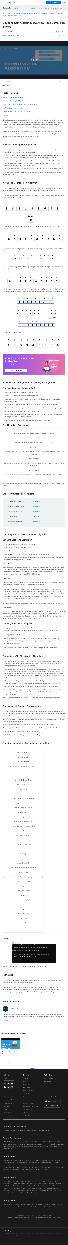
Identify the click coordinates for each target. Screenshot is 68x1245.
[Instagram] (11, 1087)
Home (3, 13)
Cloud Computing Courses (29, 1181)
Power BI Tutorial (36, 1207)
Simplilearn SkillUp (8, 1100)
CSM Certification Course (32, 1160)
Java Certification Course (16, 1169)
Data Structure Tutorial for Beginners (37, 13)
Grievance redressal (28, 1090)
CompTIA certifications (45, 1190)
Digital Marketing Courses (34, 1193)
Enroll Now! (36, 501)
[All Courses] (3, 2)
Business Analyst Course (20, 1146)
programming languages (16, 992)
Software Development (20, 13)
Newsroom (26, 1084)
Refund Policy (47, 1215)
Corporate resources (28, 1109)
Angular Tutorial (41, 1204)
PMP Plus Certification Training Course (14, 1141)
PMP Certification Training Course (13, 1160)
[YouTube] (11, 1083)
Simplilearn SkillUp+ (28, 1103)
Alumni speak (26, 1087)
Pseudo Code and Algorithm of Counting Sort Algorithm (20, 104)
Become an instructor (50, 1078)
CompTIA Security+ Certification (50, 1162)
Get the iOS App (53, 1105)
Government (26, 1115)
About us (25, 1078)
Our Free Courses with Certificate (13, 108)
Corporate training (28, 1100)
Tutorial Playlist (5, 85)
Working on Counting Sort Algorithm (14, 101)
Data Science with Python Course (50, 1160)
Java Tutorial (30, 1204)
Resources (9, 13)
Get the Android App (53, 1101)
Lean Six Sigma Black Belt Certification (39, 1167)
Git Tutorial (13, 1207)
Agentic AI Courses (32, 1183)
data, (16, 291)
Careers (25, 1081)
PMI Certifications (32, 1190)
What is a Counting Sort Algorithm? (14, 97)
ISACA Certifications (19, 1190)
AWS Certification (9, 1162)
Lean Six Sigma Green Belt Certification (15, 1167)
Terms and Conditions (23, 1215)
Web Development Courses (17, 1188)
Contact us (26, 1093)
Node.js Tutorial (51, 1204)
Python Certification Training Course (36, 1169)
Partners (25, 1112)
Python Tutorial (7, 1204)
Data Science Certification (48, 1141)
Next (61, 81)
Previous (7, 81)
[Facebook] (4, 1083)
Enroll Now (36, 516)
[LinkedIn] (4, 1087)
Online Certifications (19, 1183)
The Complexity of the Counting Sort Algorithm (17, 111)
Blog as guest (47, 1081)
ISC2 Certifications (49, 1188)
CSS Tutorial (46, 1207)
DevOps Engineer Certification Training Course (40, 1144)
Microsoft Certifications (10, 1193)
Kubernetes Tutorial (23, 1207)
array (16, 195)
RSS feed (5, 1109)
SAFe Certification (20, 1165)
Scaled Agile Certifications (34, 1188)
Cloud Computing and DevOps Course (38, 1130)
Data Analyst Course (33, 1141)
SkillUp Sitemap (7, 1103)
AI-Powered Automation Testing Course (40, 1146)
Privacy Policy (36, 1215)
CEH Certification (21, 1162)
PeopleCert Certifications (20, 1186)
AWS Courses (58, 1190)
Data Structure (31, 989)
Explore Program (16, 370)
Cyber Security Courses (46, 1183)
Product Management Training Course (14, 1130)
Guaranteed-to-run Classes (30, 1106)
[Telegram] (8, 1087)
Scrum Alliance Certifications (37, 1186)
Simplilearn (14, 1009)
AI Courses (22, 1193)
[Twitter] (8, 1083)
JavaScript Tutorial (19, 1204)
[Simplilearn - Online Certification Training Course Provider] (13, 2)
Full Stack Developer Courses (14, 987)
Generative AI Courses (45, 1181)
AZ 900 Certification (33, 1162)
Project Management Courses (11, 1181)
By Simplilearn (60, 32)
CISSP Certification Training (35, 1165)
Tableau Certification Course (53, 1165)
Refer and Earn (9, 1079)
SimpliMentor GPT (8, 1112)
